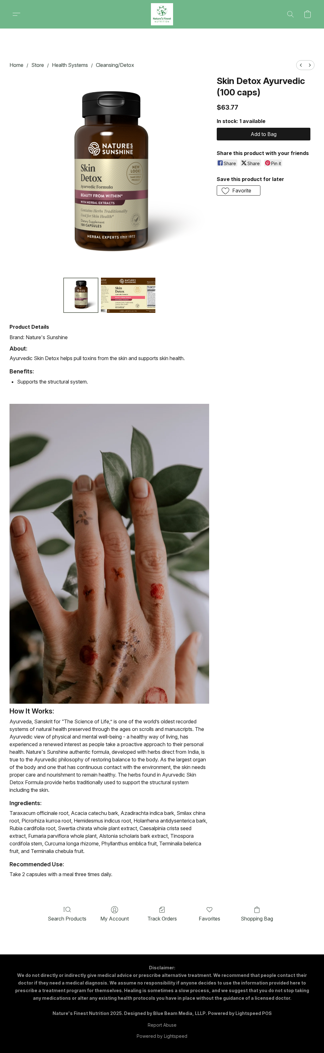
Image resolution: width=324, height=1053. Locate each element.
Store (37, 65)
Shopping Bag (257, 918)
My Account (114, 918)
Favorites (209, 918)
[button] (162, 14)
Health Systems (70, 65)
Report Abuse (162, 1025)
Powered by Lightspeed (162, 1036)
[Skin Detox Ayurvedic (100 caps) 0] (81, 295)
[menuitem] (300, 65)
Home (16, 65)
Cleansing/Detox (115, 65)
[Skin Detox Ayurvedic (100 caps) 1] (128, 295)
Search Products (67, 918)
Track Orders (162, 918)
